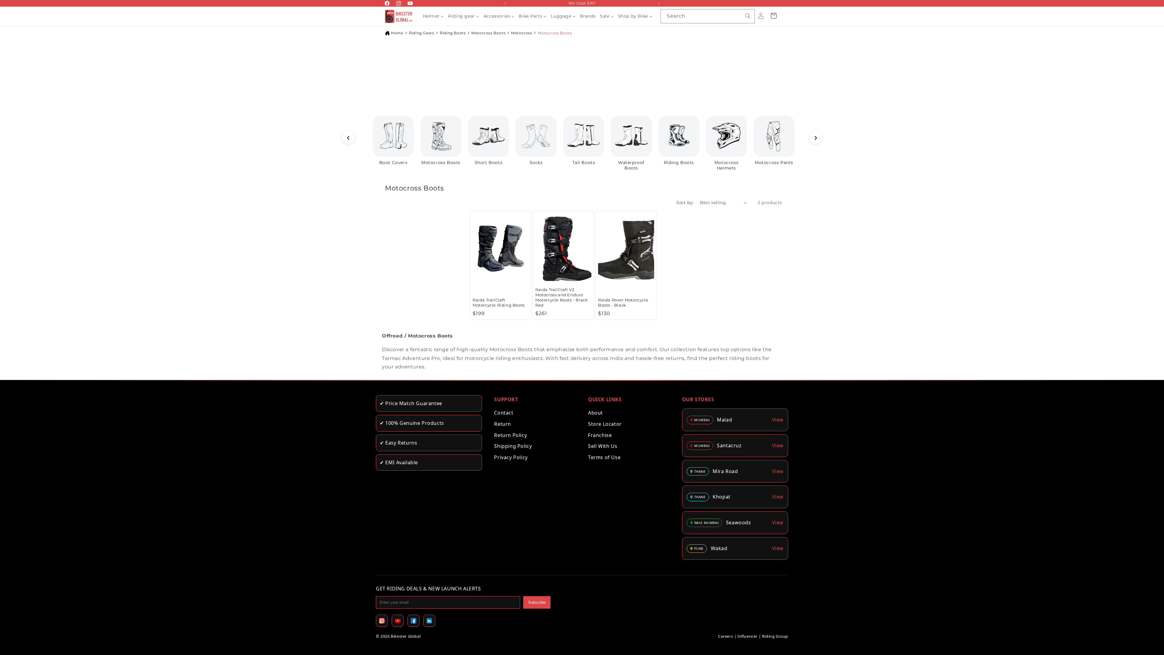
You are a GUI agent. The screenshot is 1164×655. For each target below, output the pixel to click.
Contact (503, 412)
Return (502, 424)
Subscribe (537, 602)
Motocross (521, 33)
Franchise (600, 435)
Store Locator (605, 424)
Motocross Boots (488, 33)
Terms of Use (604, 457)
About (595, 412)
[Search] (747, 16)
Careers (725, 636)
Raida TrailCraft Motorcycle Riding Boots (499, 302)
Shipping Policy (513, 446)
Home (397, 33)
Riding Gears (421, 33)
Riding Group (775, 636)
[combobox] (707, 16)
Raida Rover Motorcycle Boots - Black (623, 302)
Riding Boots (453, 33)
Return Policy (510, 435)
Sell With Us (602, 446)
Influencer (748, 636)
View (778, 419)
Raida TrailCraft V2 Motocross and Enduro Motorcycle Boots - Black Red (561, 297)
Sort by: (685, 202)
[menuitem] (433, 16)
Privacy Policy (510, 457)
